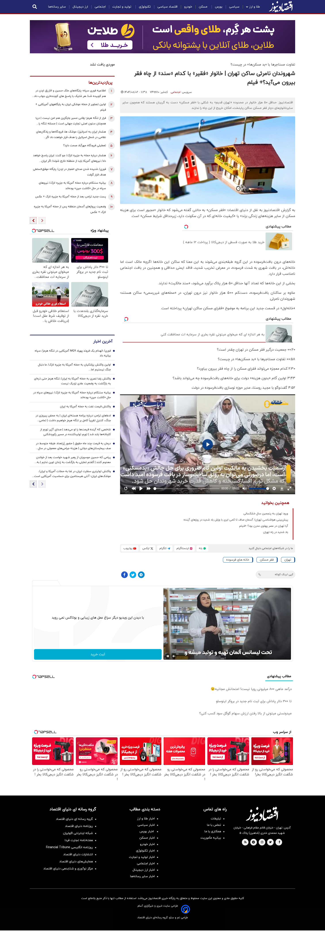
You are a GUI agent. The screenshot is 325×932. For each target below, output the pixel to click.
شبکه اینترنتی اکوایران (78, 833)
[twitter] (270, 842)
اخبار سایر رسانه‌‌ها (142, 876)
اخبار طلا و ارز (146, 819)
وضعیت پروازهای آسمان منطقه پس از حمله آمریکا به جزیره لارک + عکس (70, 209)
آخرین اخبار (103, 341)
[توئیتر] (133, 574)
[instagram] (262, 842)
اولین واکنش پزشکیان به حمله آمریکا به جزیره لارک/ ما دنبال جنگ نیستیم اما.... (74, 367)
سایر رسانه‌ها (57, 7)
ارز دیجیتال (80, 7)
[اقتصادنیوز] (262, 814)
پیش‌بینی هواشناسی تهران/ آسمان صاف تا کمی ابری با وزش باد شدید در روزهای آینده (236, 520)
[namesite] (281, 6)
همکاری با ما (213, 831)
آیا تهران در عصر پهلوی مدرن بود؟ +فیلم (263, 526)
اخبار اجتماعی (146, 863)
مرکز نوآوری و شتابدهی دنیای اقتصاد (68, 869)
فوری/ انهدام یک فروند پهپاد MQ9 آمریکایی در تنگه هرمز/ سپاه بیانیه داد (73, 353)
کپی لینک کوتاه (284, 574)
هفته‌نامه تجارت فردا (79, 840)
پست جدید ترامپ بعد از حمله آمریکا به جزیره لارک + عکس (70, 197)
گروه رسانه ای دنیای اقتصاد (74, 819)
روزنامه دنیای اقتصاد (79, 826)
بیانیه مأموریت (211, 838)
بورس (218, 7)
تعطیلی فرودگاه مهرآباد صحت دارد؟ (84, 146)
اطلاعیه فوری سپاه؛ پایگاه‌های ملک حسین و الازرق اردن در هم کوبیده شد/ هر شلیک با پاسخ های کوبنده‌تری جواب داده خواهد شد (69, 94)
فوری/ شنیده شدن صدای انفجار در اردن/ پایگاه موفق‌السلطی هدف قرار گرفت (69, 172)
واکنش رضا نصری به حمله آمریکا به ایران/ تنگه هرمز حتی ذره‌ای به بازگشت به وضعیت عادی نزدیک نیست (72, 381)
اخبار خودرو (147, 844)
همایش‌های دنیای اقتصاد (76, 861)
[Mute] (174, 656)
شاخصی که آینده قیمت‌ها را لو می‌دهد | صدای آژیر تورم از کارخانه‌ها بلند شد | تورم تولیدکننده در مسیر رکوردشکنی (75, 432)
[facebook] (279, 842)
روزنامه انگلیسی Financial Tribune (69, 847)
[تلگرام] (141, 574)
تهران (287, 560)
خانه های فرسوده (237, 560)
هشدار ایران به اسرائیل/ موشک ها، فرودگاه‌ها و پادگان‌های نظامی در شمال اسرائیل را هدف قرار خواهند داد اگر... (71, 134)
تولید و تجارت (122, 7)
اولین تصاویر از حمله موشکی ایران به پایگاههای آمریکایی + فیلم (70, 107)
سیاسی (234, 7)
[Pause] (167, 656)
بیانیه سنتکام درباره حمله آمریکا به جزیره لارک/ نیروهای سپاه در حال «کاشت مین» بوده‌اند (72, 185)
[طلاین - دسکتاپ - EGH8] (162, 36)
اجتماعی (100, 7)
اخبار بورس (147, 831)
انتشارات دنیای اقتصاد (78, 854)
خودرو (188, 7)
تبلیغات (216, 819)
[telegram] (253, 842)
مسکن (203, 7)
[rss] (245, 842)
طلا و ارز (254, 7)
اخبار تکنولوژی (145, 851)
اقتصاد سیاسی (167, 7)
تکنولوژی (145, 7)
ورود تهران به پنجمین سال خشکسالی (265, 514)
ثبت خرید (98, 654)
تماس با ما (214, 825)
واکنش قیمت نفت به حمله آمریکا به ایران (85, 407)
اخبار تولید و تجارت (142, 857)
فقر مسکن (267, 560)
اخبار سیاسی (146, 825)
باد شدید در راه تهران (275, 532)
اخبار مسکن (147, 838)
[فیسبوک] (124, 574)
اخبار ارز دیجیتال (143, 870)
